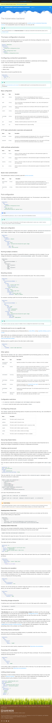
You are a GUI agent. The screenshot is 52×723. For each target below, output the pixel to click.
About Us (21, 706)
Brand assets (43, 706)
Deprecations (34, 706)
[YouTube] (6, 721)
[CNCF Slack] (4, 721)
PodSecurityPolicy (11, 624)
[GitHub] (2, 721)
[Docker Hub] (9, 721)
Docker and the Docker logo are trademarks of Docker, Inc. (15, 716)
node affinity (32, 331)
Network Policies (10, 676)
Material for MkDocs (9, 718)
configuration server (33, 613)
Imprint (5, 707)
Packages (25, 706)
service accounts (29, 175)
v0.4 (32, 7)
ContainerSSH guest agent (33, 384)
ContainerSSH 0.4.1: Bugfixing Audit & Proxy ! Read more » (16, 1)
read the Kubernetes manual (7, 338)
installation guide (5, 31)
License (39, 706)
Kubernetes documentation (36, 646)
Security (29, 706)
